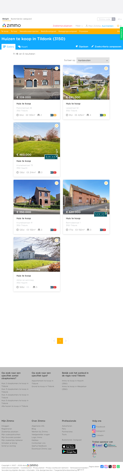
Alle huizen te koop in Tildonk (15, 406)
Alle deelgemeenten (44, 470)
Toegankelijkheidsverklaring (65, 470)
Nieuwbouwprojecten (29, 31)
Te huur (14, 31)
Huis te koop (23, 103)
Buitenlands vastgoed (21, 19)
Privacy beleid (39, 468)
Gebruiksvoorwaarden (11, 468)
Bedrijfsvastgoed (48, 31)
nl (119, 19)
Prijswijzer (83, 31)
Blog (119, 31)
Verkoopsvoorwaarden (79, 468)
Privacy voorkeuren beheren (57, 468)
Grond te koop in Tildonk (43, 386)
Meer (78, 26)
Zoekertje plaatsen (62, 26)
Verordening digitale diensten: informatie (18, 470)
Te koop (4, 31)
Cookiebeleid (26, 468)
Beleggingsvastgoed (67, 31)
